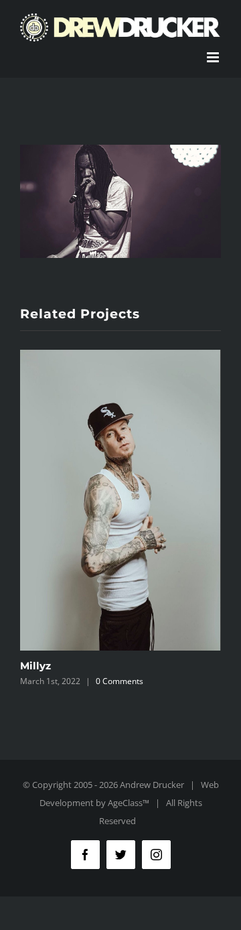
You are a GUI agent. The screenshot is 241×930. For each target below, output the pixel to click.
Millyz (35, 665)
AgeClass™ (128, 803)
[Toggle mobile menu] (214, 57)
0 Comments (119, 681)
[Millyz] (120, 500)
